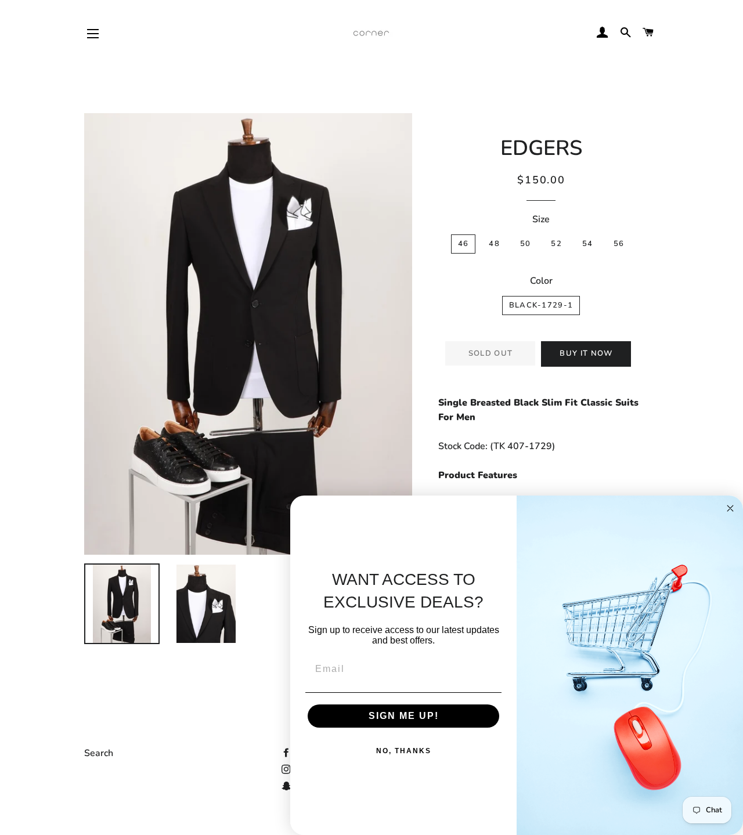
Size (541, 219)
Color (541, 280)
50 (525, 243)
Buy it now (586, 353)
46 (463, 243)
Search (98, 753)
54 (587, 243)
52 (556, 243)
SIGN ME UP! (404, 716)
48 (494, 243)
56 (619, 243)
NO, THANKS (403, 751)
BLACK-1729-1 (541, 305)
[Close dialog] (730, 508)
